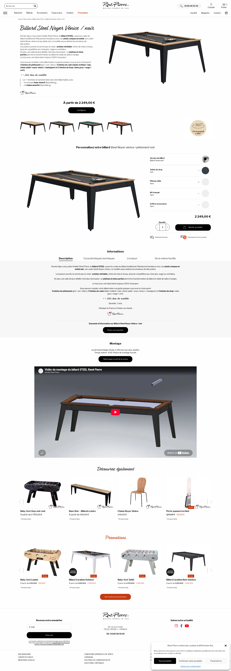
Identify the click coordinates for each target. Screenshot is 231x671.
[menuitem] (18, 13)
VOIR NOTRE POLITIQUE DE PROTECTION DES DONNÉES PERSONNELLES (52, 643)
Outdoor (70, 13)
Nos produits (28, 19)
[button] (225, 645)
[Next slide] (210, 501)
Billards (29, 13)
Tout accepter (165, 661)
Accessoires (42, 13)
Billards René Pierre (38, 19)
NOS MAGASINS (24, 654)
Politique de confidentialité (190, 666)
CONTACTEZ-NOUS (25, 657)
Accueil (20, 19)
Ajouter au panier (195, 227)
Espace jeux (57, 13)
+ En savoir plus (25, 519)
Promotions (83, 13)
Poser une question (115, 330)
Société (193, 13)
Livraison (132, 258)
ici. (55, 82)
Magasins (205, 13)
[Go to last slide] (21, 501)
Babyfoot (18, 13)
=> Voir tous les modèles (33, 75)
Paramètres (216, 661)
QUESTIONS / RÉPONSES (94, 663)
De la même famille (165, 258)
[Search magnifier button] (35, 6)
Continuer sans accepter (190, 661)
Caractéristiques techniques (99, 258)
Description (66, 258)
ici (50, 85)
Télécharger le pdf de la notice (115, 359)
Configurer (81, 110)
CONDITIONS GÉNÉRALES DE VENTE (98, 654)
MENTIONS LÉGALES (26, 660)
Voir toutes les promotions (115, 597)
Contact (217, 13)
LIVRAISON (88, 657)
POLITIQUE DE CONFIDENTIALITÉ (97, 660)
